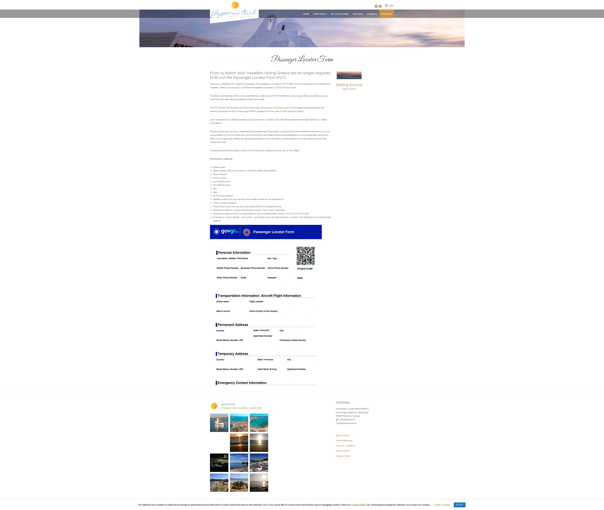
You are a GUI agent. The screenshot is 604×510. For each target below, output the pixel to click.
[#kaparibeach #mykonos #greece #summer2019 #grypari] (259, 482)
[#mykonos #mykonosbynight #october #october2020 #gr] (219, 463)
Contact (372, 14)
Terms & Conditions (345, 445)
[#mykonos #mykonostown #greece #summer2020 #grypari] (259, 463)
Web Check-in (343, 435)
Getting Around (340, 14)
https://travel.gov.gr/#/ (278, 107)
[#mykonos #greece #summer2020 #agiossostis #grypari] (219, 482)
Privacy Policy (342, 450)
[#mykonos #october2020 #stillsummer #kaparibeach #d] (259, 443)
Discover (358, 14)
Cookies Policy (343, 456)
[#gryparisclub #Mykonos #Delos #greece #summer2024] (259, 423)
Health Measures (344, 440)
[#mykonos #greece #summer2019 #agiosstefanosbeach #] (239, 482)
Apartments (320, 14)
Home (306, 14)
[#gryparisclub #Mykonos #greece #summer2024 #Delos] (239, 423)
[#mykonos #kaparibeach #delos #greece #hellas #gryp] (239, 443)
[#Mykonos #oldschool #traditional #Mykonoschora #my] (219, 443)
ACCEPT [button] (460, 505)
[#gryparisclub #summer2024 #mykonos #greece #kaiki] (219, 423)
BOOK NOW (386, 14)
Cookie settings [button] (441, 504)
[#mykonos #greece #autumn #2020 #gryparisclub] (239, 463)
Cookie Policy (358, 504)
